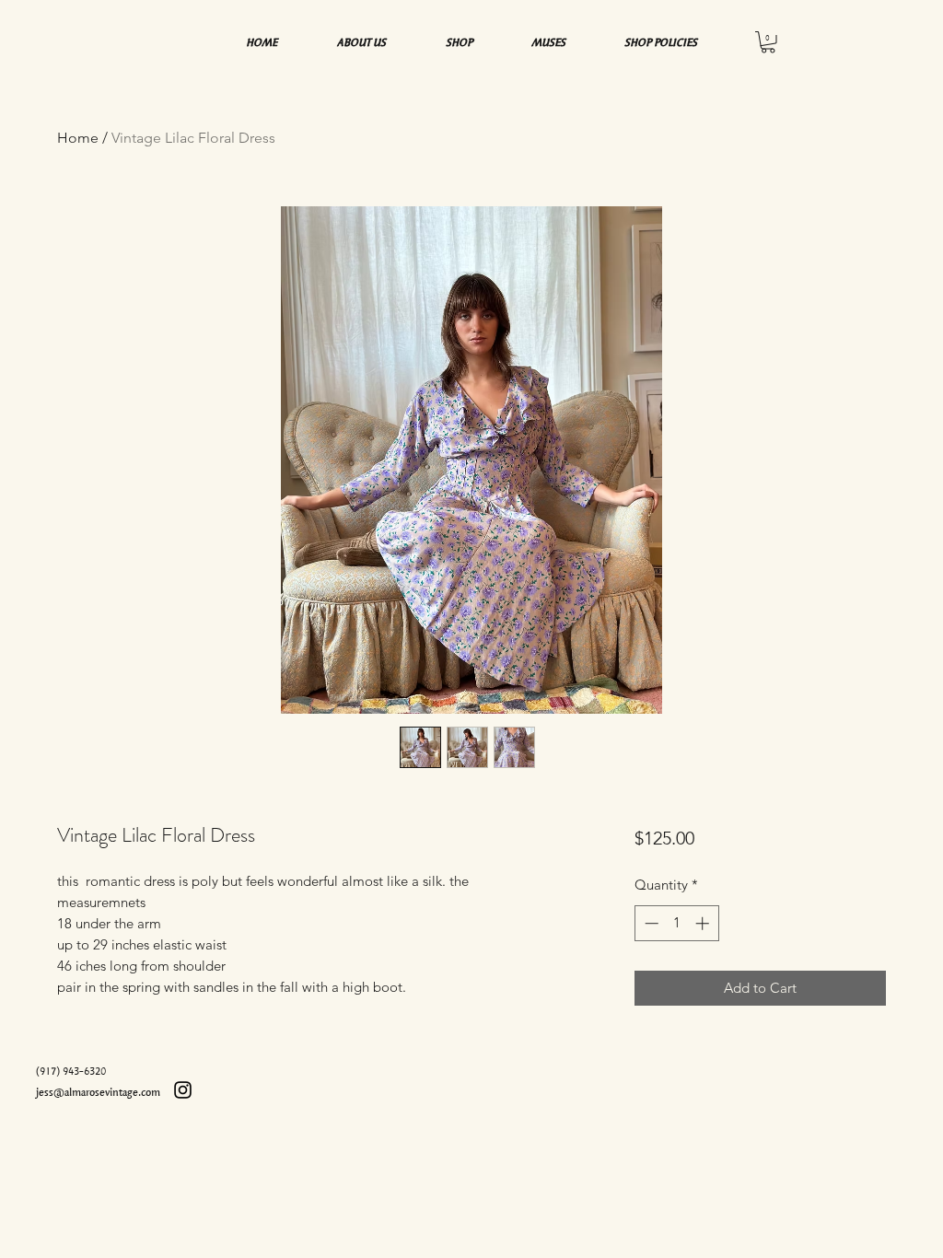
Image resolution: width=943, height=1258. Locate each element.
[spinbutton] (676, 923)
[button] (768, 42)
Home (78, 137)
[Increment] (704, 923)
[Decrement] (649, 923)
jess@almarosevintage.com (98, 1091)
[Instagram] (182, 1089)
